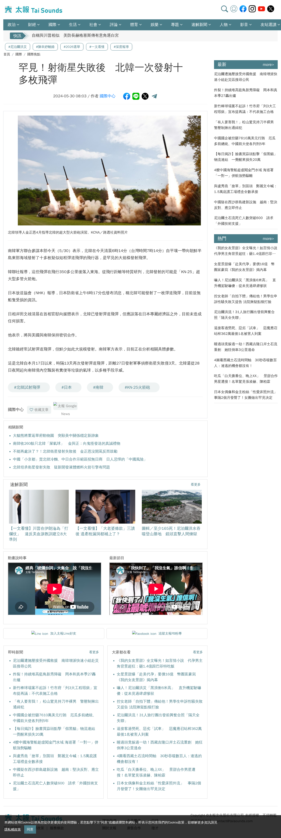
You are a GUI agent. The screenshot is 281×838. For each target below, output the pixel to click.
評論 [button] (114, 24)
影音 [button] (244, 24)
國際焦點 (33, 54)
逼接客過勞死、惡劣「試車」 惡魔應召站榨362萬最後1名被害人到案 (245, 331)
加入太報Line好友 (63, 633)
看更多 (196, 484)
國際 (18, 54)
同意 (30, 829)
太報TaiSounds (34, 9)
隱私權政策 (12, 829)
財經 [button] (32, 24)
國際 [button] (52, 24)
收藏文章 (41, 410)
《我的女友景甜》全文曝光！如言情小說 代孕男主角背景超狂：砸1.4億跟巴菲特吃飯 (246, 251)
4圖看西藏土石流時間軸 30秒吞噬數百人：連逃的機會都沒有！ (245, 363)
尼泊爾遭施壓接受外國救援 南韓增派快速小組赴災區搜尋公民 (245, 77)
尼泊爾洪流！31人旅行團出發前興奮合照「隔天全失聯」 (244, 315)
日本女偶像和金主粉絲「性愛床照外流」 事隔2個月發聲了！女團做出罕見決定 (246, 395)
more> (268, 64)
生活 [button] (73, 24)
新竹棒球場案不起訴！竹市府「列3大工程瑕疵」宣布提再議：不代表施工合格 (245, 109)
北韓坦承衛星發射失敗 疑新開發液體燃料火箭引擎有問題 (61, 467)
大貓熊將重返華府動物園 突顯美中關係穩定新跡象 (56, 435)
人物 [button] (224, 24)
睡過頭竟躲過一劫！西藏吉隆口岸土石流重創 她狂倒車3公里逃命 (245, 347)
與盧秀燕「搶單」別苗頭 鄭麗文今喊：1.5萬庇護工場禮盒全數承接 (245, 189)
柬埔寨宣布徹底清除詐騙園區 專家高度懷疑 (71, 35)
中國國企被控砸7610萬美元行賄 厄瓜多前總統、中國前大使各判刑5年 (245, 141)
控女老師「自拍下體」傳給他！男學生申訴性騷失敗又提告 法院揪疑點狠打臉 (245, 299)
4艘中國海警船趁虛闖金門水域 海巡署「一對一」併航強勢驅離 (244, 173)
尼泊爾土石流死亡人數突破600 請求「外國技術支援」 (243, 221)
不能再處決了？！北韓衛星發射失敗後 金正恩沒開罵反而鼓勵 (65, 451)
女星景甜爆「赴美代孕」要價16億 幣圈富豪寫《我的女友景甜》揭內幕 (244, 267)
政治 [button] (12, 24)
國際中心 (107, 96)
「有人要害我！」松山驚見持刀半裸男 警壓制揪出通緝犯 (245, 125)
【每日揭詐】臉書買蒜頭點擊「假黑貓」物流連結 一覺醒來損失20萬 (245, 157)
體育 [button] (134, 24)
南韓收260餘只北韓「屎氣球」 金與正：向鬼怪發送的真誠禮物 (66, 443)
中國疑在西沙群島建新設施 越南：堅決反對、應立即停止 (245, 205)
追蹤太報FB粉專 (170, 633)
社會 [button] (93, 24)
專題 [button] (175, 24)
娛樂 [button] (155, 24)
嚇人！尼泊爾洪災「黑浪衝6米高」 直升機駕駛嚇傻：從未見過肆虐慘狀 (245, 283)
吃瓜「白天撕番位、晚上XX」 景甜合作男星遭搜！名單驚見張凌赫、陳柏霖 (246, 379)
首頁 (7, 54)
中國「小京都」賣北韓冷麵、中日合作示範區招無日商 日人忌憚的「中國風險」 (80, 459)
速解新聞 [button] (199, 24)
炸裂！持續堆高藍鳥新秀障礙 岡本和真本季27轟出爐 (245, 93)
